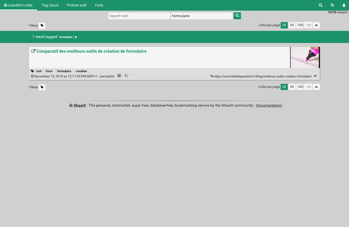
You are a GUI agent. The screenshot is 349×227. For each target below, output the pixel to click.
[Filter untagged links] (42, 26)
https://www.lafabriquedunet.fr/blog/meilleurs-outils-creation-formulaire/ (262, 76)
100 (300, 25)
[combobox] (202, 15)
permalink (74, 76)
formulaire (65, 37)
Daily (99, 5)
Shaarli (80, 105)
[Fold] (315, 75)
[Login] (344, 5)
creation (81, 71)
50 (292, 25)
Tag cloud (50, 5)
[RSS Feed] (332, 5)
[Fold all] (316, 25)
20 (284, 25)
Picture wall (76, 5)
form (49, 71)
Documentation (269, 105)
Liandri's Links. (20, 5)
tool (38, 71)
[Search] (320, 5)
